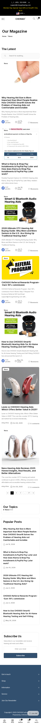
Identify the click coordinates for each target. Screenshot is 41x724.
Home (4, 36)
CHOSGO (24, 715)
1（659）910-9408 (19, 2)
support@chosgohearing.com (20, 5)
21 (29, 493)
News (10, 36)
